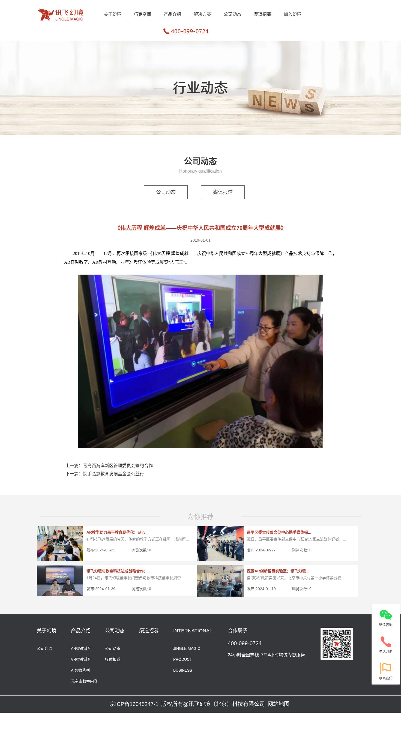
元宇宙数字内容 (84, 681)
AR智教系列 (81, 648)
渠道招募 (262, 14)
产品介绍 (172, 14)
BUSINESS (182, 670)
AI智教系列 (80, 670)
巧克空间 (142, 14)
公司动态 (232, 14)
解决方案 (202, 14)
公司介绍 (44, 648)
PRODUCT (182, 659)
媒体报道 (223, 192)
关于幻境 (112, 14)
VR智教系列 (81, 659)
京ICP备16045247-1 (134, 704)
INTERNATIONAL (192, 630)
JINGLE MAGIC (186, 648)
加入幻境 (292, 14)
